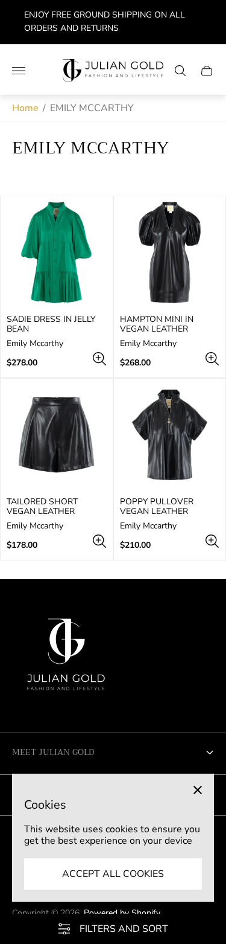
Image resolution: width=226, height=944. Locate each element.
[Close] (197, 790)
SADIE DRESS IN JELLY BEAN (51, 324)
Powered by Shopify (122, 913)
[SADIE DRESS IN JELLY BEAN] (57, 252)
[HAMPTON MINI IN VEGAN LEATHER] (170, 252)
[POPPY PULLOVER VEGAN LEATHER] (170, 435)
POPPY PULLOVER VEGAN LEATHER (156, 506)
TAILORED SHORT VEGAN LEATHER (42, 506)
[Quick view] (99, 358)
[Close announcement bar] (207, 22)
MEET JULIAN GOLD (53, 752)
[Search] (180, 70)
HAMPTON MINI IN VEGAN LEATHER (156, 324)
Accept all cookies (113, 874)
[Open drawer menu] (18, 70)
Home (25, 108)
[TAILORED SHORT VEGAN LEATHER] (57, 435)
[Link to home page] (66, 658)
